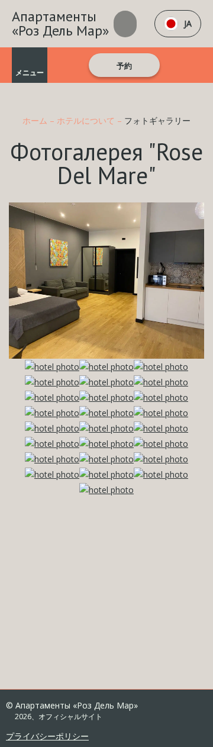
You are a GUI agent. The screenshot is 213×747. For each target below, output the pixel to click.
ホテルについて (87, 120)
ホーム (36, 120)
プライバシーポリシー (47, 736)
